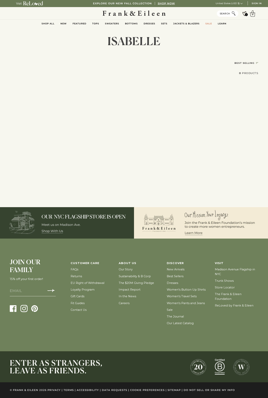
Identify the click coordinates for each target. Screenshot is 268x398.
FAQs (74, 269)
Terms (70, 390)
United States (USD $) (228, 3)
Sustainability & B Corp (135, 276)
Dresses (172, 283)
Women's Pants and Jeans (186, 303)
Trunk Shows (224, 281)
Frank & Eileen (25, 390)
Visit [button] (219, 263)
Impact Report (129, 289)
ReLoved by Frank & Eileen (234, 305)
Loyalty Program (83, 289)
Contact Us (79, 310)
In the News (127, 296)
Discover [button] (175, 263)
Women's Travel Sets (182, 296)
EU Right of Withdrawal (87, 283)
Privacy (55, 390)
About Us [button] (127, 263)
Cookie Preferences (148, 390)
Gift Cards (77, 296)
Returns (76, 276)
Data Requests (115, 390)
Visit (19, 3)
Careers (124, 303)
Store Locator (225, 287)
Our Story (126, 269)
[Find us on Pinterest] (34, 308)
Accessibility (89, 390)
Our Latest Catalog (180, 323)
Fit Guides (78, 303)
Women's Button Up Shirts (186, 289)
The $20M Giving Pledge (136, 283)
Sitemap (175, 390)
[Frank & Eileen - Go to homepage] (134, 13)
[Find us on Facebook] (13, 308)
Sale (170, 310)
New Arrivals (175, 269)
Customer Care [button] (85, 263)
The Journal (175, 316)
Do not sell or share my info (209, 390)
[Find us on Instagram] (24, 308)
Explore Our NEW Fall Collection (134, 3)
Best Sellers (175, 276)
